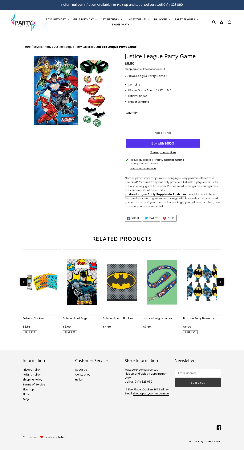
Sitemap (28, 389)
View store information (143, 168)
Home (27, 47)
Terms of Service (34, 384)
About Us (81, 370)
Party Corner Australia (209, 441)
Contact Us (82, 374)
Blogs (26, 394)
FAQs (26, 399)
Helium (79, 379)
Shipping (130, 69)
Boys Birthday (43, 47)
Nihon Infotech (57, 437)
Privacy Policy (32, 370)
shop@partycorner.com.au (151, 393)
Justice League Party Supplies (74, 47)
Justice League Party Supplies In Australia (155, 194)
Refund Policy (32, 374)
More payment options (163, 152)
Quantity (132, 113)
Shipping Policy (32, 379)
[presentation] (23, 282)
